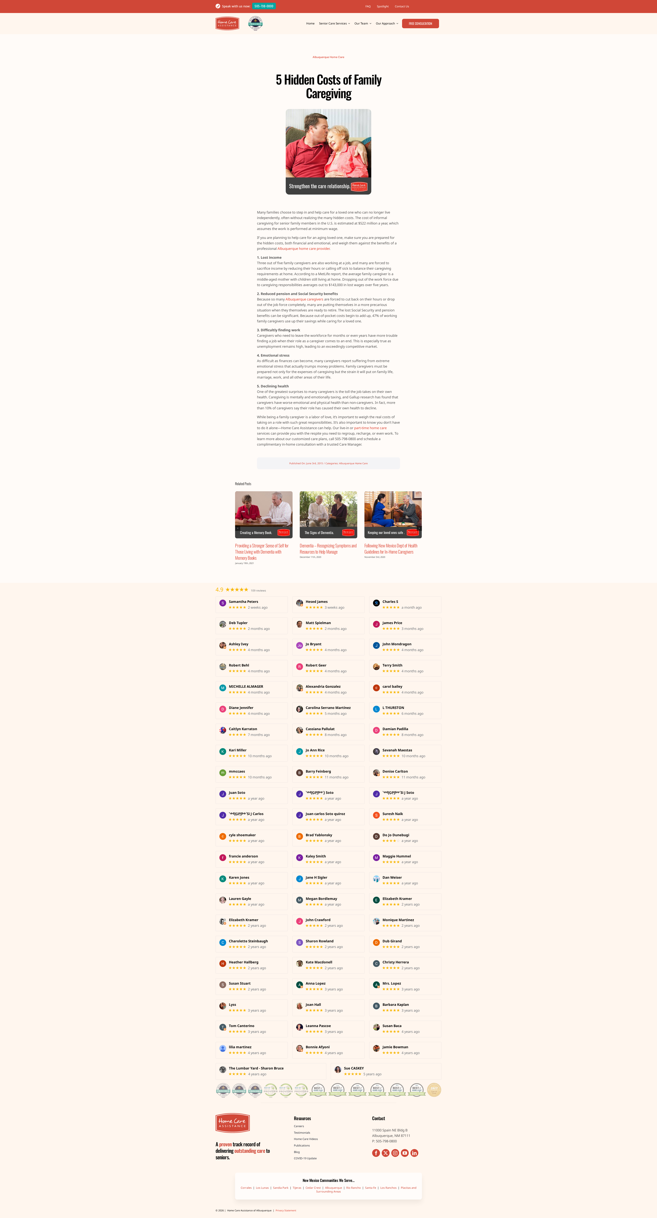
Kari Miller (238, 750)
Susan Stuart (240, 983)
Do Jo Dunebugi (396, 835)
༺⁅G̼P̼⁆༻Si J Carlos (246, 814)
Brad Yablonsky (319, 835)
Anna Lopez (316, 983)
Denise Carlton (395, 771)
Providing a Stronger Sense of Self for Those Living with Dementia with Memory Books (261, 551)
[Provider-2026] (255, 17)
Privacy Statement (286, 1210)
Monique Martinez (398, 920)
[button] (237, 528)
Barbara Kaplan (396, 1005)
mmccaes (237, 771)
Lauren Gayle (240, 899)
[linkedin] (414, 1153)
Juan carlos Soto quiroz (325, 814)
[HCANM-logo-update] (227, 18)
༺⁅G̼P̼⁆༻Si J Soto (398, 793)
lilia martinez (240, 1047)
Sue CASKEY (354, 1068)
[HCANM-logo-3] (233, 1114)
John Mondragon (397, 644)
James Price (392, 623)
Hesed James (317, 602)
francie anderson (243, 856)
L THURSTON (393, 708)
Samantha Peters (243, 602)
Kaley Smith (316, 856)
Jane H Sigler (316, 877)
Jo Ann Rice (315, 750)
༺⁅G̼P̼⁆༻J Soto (320, 793)
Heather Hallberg (244, 962)
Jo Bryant (313, 644)
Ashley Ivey (238, 644)
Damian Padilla (395, 729)
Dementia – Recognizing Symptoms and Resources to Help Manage (328, 548)
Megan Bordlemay (321, 899)
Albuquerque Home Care (328, 57)
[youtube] (405, 1153)
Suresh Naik (393, 814)
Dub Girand (392, 941)
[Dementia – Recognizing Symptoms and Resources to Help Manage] (328, 514)
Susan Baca (392, 1026)
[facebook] (376, 1153)
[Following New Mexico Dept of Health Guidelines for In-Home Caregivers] (393, 514)
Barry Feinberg (318, 771)
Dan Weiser (392, 877)
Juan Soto (237, 793)
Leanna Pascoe (318, 1026)
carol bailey (392, 686)
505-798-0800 (264, 6)
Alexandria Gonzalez (323, 686)
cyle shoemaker (242, 835)
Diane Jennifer (241, 708)
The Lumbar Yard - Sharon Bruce (256, 1068)
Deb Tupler (238, 623)
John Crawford (318, 920)
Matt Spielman (318, 623)
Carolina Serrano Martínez (328, 708)
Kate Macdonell (319, 962)
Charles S (390, 602)
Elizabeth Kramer (397, 899)
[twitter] (386, 1153)
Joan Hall (313, 1005)
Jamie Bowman (395, 1047)
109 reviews (258, 590)
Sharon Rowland (320, 941)
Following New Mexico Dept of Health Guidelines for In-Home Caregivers (390, 548)
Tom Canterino (241, 1026)
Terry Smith (392, 665)
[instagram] (395, 1153)
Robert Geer (316, 665)
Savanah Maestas (397, 750)
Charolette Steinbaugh (248, 941)
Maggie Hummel (397, 856)
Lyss (232, 1005)
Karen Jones (239, 877)
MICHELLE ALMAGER (246, 686)
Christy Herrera (396, 962)
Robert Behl (239, 665)
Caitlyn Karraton (243, 729)
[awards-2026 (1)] (328, 1082)
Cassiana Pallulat (320, 729)
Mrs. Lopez (392, 983)
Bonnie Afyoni (318, 1047)
